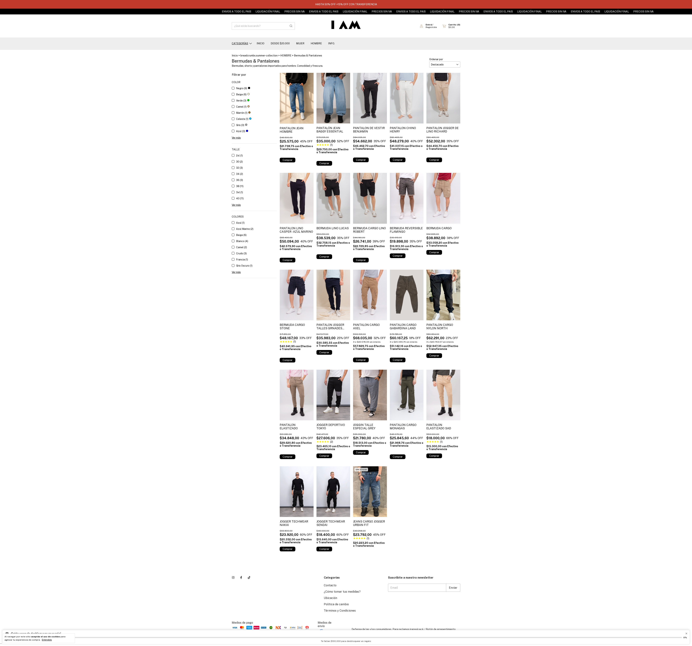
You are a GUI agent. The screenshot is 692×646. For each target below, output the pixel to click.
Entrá (429, 24)
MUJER (300, 43)
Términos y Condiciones (340, 610)
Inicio (235, 55)
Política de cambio (336, 604)
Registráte (431, 27)
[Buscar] (291, 26)
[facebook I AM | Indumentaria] (241, 577)
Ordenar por (436, 59)
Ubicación (330, 598)
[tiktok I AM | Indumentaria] (249, 577)
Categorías (240, 43)
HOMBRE (316, 43)
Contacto (330, 585)
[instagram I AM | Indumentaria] (233, 577)
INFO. (331, 43)
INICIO (260, 43)
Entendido (47, 640)
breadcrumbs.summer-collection (259, 55)
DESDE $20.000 (280, 43)
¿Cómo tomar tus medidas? (342, 591)
